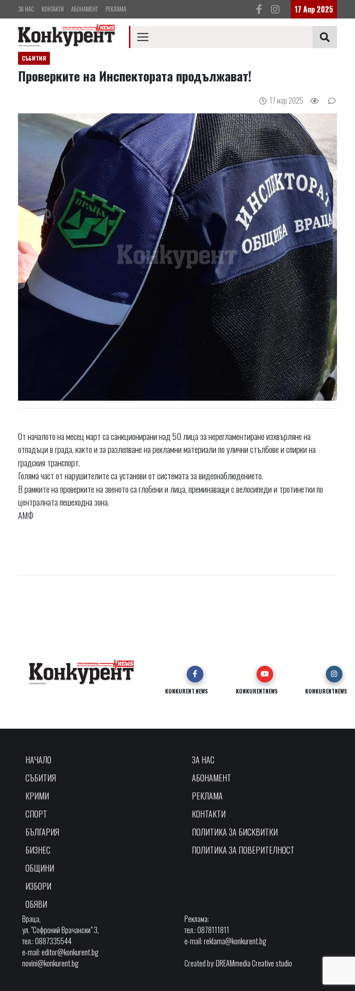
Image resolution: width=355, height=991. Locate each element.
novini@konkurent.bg (50, 963)
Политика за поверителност (243, 850)
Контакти (53, 8)
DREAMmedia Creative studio (254, 963)
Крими (37, 796)
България (42, 832)
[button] (195, 674)
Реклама (115, 8)
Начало (38, 760)
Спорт (36, 814)
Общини (39, 868)
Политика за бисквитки (235, 832)
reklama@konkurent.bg (235, 941)
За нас (26, 8)
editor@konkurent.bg (70, 952)
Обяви (36, 904)
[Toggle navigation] (142, 37)
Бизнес (37, 850)
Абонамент (84, 8)
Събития (40, 778)
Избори (38, 886)
